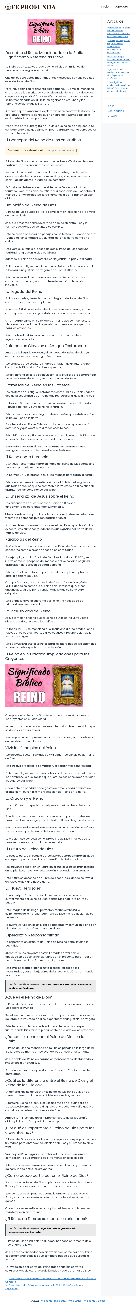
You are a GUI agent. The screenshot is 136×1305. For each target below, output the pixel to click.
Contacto (121, 7)
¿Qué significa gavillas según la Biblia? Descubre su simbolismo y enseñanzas (118, 46)
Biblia (110, 106)
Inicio (105, 7)
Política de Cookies (94, 1300)
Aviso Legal (74, 1300)
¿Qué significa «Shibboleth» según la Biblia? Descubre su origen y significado (118, 87)
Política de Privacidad (52, 1300)
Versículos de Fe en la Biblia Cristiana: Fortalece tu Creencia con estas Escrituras (118, 32)
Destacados (115, 111)
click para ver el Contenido (61, 150)
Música (112, 116)
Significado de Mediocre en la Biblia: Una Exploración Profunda (118, 74)
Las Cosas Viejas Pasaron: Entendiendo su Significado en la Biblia (118, 61)
